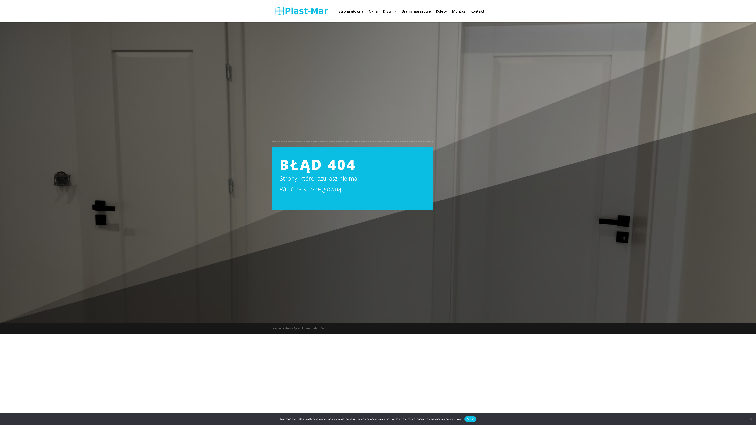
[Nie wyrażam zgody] (751, 419)
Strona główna (351, 12)
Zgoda (470, 418)
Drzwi (388, 12)
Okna (373, 12)
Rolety (441, 12)
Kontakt (477, 12)
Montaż (458, 12)
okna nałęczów (314, 328)
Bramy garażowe (416, 12)
